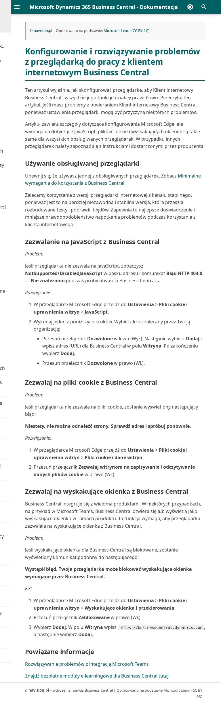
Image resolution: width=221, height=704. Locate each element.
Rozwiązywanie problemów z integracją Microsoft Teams (87, 664)
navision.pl (43, 30)
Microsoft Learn (117, 30)
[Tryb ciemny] (190, 7)
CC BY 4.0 (140, 30)
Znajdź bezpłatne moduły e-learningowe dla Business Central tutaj (97, 676)
